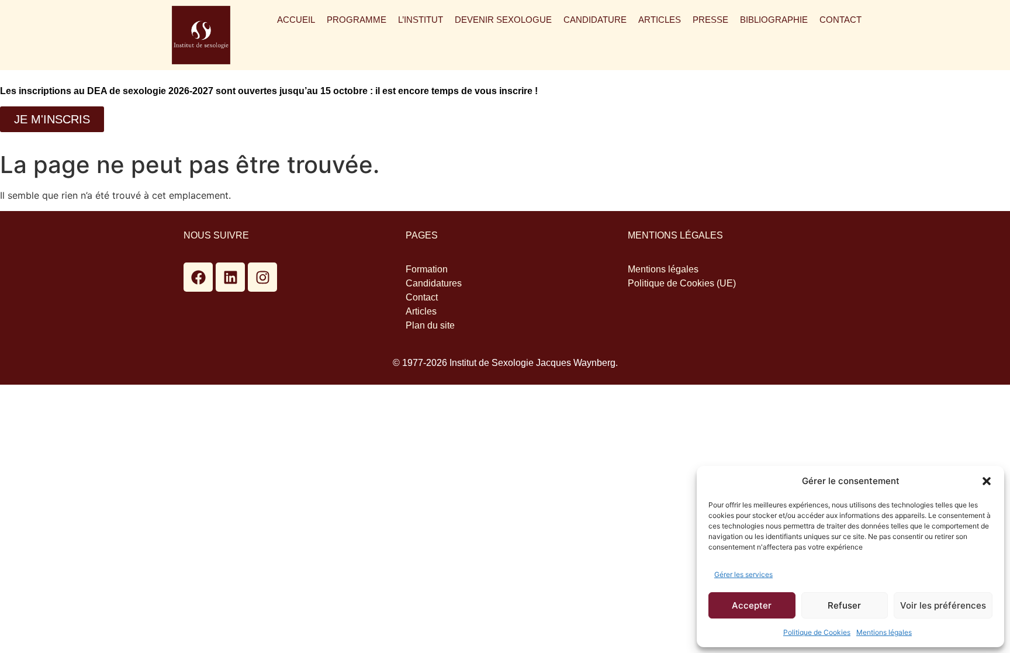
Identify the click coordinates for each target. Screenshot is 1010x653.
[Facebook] (198, 277)
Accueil (296, 20)
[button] (986, 481)
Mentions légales (884, 632)
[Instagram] (262, 277)
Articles (659, 20)
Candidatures (434, 283)
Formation (427, 269)
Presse (710, 20)
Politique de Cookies (816, 632)
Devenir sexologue (503, 20)
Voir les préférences (943, 605)
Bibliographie (774, 20)
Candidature (595, 20)
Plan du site (430, 325)
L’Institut (420, 20)
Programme (356, 20)
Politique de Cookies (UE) (682, 283)
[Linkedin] (230, 277)
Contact (840, 20)
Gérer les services (743, 574)
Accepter (752, 605)
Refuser (844, 605)
